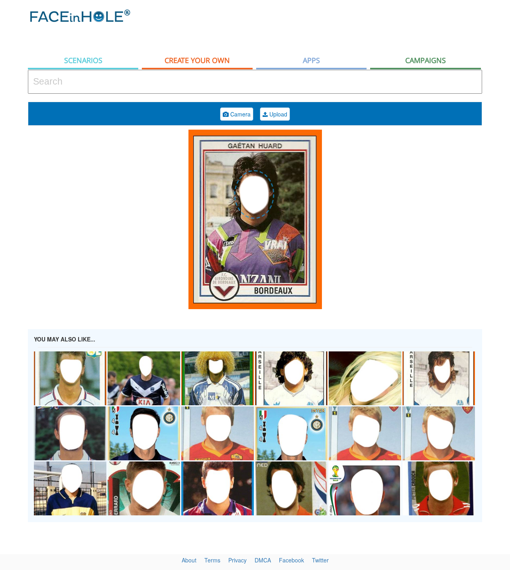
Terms (212, 560)
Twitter (320, 560)
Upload (277, 114)
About (189, 560)
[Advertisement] (337, 26)
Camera (240, 114)
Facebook (291, 560)
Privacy (237, 560)
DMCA (263, 560)
